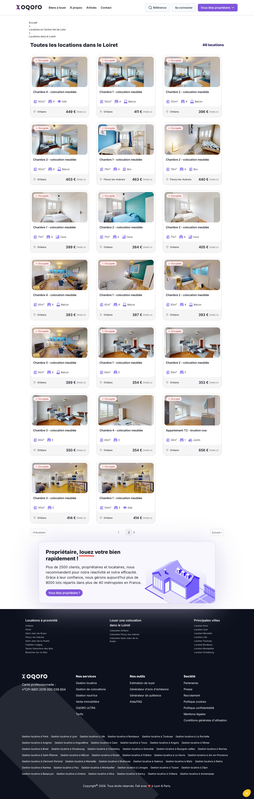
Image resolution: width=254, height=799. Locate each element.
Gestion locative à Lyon (64, 736)
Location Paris (201, 625)
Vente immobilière (87, 701)
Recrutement (192, 695)
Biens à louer (57, 7)
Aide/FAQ (136, 701)
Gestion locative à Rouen (106, 755)
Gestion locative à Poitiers (136, 755)
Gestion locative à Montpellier (98, 767)
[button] (247, 793)
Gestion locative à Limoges (132, 767)
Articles (91, 7)
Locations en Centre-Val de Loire (47, 29)
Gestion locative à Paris (35, 736)
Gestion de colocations (91, 689)
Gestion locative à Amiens (71, 773)
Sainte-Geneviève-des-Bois (39, 648)
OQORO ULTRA (85, 708)
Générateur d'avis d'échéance (149, 689)
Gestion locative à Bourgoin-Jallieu (175, 748)
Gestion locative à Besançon (38, 773)
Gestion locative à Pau (66, 767)
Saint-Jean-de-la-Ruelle (37, 641)
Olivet (28, 629)
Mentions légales (194, 714)
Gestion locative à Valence (148, 761)
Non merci (190, 781)
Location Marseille (203, 633)
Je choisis (214, 781)
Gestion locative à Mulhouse (114, 761)
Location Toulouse (203, 641)
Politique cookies (195, 701)
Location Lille (200, 637)
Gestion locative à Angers (164, 742)
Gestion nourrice (86, 695)
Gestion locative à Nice (101, 773)
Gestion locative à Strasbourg (68, 748)
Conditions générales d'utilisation (205, 720)
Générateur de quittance (145, 695)
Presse (188, 689)
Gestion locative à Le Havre (169, 755)
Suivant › (217, 532)
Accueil (33, 22)
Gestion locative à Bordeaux (123, 736)
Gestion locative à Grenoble (138, 748)
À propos (76, 7)
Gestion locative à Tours (133, 742)
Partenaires (191, 683)
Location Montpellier (204, 648)
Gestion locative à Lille (92, 736)
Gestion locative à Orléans (162, 773)
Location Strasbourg (204, 652)
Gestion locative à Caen (104, 742)
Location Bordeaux (203, 644)
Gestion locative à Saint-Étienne (40, 755)
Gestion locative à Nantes (36, 767)
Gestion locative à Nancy (131, 773)
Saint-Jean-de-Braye (35, 633)
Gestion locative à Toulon (164, 767)
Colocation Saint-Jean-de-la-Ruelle (124, 640)
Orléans (29, 625)
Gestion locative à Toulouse (157, 736)
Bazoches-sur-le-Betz (36, 652)
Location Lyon (201, 629)
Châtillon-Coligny (34, 644)
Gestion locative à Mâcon (74, 755)
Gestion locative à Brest (35, 748)
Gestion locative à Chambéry (103, 748)
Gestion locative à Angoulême (71, 742)
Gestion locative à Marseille (80, 761)
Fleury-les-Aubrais (34, 637)
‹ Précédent (38, 532)
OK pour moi (238, 781)
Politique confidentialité (199, 708)
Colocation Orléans (119, 630)
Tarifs (79, 714)
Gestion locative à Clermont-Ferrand (42, 761)
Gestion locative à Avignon (37, 742)
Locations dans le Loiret (42, 36)
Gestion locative (86, 683)
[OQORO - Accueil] (29, 7)
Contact (106, 7)
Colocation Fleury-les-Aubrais (124, 634)
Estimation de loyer (142, 683)
